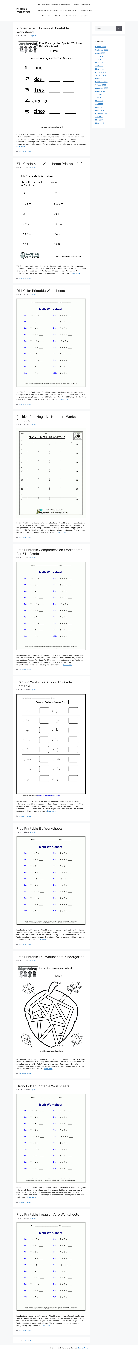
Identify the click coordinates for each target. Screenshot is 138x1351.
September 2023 (101, 50)
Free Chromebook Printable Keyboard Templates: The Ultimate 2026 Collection (63, 5)
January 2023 (100, 75)
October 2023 (100, 47)
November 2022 (101, 82)
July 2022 (99, 94)
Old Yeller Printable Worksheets (40, 291)
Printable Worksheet (25, 151)
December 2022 (101, 79)
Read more (20, 146)
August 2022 (100, 91)
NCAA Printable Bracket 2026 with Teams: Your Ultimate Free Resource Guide (63, 16)
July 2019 (99, 117)
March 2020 (99, 110)
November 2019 (101, 114)
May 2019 (99, 120)
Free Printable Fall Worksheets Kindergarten (50, 957)
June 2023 (99, 59)
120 (25, 1340)
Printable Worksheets (23, 10)
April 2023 (99, 66)
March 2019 (99, 123)
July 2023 (99, 56)
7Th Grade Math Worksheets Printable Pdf (49, 164)
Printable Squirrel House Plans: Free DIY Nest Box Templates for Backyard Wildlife (64, 10)
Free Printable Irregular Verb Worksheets (47, 1214)
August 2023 (100, 53)
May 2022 (99, 101)
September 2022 (101, 88)
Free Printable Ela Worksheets (39, 828)
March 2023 (99, 69)
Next (30, 1340)
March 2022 (99, 107)
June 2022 (99, 98)
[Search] (119, 28)
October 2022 (100, 85)
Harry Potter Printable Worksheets (42, 1086)
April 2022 (99, 104)
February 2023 (100, 72)
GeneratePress (83, 1348)
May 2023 (99, 63)
